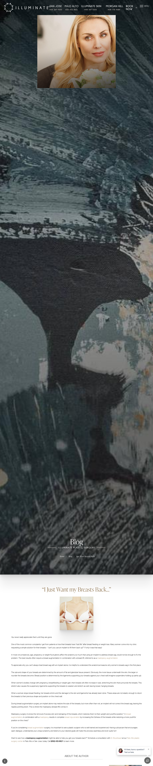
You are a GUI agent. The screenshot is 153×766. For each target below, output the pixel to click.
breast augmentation (36, 728)
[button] (4, 761)
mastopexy (44, 717)
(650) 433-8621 (71, 10)
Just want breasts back (85, 556)
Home (62, 556)
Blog (70, 556)
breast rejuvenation (72, 717)
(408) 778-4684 (113, 10)
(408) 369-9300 (55, 10)
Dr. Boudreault (116, 738)
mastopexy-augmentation (107, 658)
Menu (146, 6)
